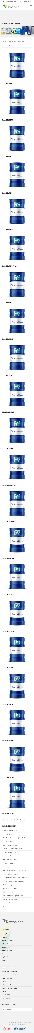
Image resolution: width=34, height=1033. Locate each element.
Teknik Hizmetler (7, 995)
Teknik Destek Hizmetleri (9, 971)
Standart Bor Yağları (9, 892)
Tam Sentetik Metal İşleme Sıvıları (13, 895)
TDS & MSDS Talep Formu (9, 988)
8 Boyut (29, 1024)
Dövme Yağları (7, 841)
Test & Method (6, 998)
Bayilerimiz (5, 957)
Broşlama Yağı (7, 834)
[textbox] (17, 1009)
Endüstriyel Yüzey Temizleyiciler (12, 852)
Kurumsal (4, 937)
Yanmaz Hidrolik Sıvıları (10, 899)
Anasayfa (4, 934)
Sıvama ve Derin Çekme (10, 888)
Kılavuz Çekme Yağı (9, 863)
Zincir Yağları (7, 906)
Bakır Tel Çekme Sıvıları (10, 830)
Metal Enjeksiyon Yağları (10, 874)
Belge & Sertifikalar (7, 985)
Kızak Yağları (7, 867)
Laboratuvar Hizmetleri (9, 975)
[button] (31, 6)
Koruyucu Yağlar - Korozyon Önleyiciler (15, 870)
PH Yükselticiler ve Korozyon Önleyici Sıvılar (16, 877)
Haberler (4, 947)
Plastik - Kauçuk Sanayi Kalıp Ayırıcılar (14, 881)
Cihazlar (4, 991)
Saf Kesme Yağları (8, 885)
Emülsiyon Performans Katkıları (12, 849)
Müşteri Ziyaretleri (7, 950)
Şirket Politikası (6, 944)
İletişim (4, 960)
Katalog (4, 981)
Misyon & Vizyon (7, 940)
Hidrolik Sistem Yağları (10, 859)
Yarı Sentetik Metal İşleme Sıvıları (13, 903)
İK (2, 954)
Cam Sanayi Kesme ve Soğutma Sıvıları (14, 838)
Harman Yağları (7, 856)
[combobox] (17, 1009)
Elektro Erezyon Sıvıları (10, 845)
